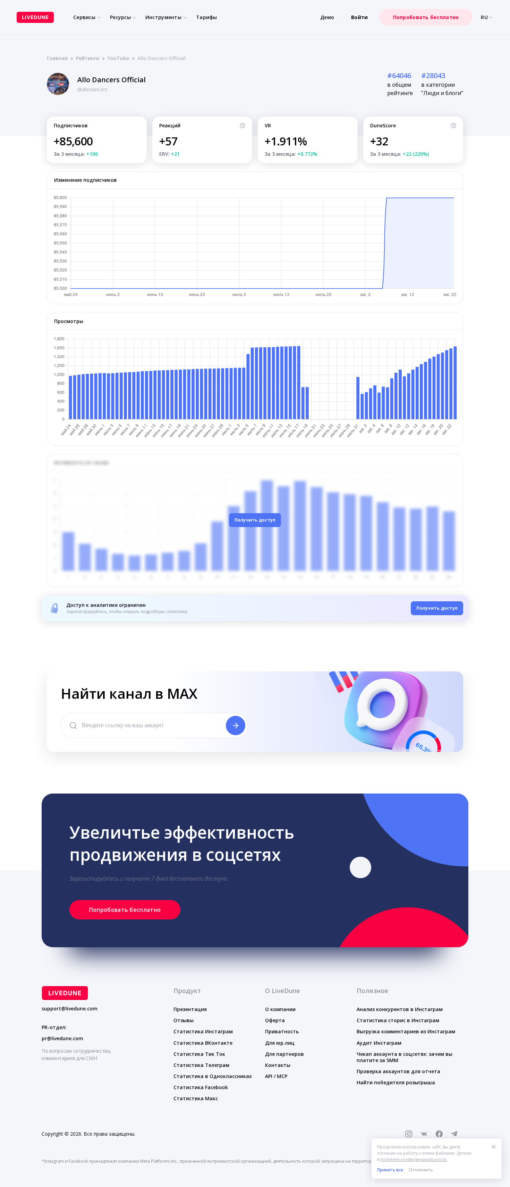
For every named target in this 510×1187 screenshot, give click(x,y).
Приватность (282, 1031)
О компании (280, 1009)
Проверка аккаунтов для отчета (398, 1071)
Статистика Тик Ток (199, 1054)
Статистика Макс (195, 1098)
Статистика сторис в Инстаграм (398, 1020)
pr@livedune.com (62, 1038)
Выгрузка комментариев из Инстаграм (406, 1031)
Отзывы (183, 1020)
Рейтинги (87, 58)
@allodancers (92, 89)
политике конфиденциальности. (414, 1159)
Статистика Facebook (200, 1087)
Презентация (190, 1009)
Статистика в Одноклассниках (212, 1076)
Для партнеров (284, 1054)
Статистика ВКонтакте (202, 1043)
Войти (359, 17)
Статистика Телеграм (201, 1065)
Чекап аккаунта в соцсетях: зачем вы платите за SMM (404, 1057)
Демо (327, 17)
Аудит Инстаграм (379, 1043)
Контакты (277, 1065)
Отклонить (421, 1170)
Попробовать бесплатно (426, 17)
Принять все (390, 1170)
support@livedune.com (69, 1008)
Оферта (275, 1020)
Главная (57, 58)
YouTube (118, 58)
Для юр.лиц (280, 1043)
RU (484, 17)
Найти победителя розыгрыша (396, 1082)
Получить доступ (255, 520)
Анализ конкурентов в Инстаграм (400, 1009)
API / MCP (276, 1076)
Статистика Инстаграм (203, 1031)
